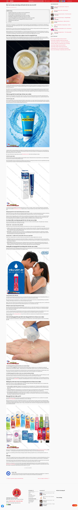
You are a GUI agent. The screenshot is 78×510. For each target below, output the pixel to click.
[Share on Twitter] (26, 468)
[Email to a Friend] (28, 468)
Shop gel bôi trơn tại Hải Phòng (42, 449)
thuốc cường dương (12, 398)
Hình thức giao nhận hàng (32, 495)
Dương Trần (14, 7)
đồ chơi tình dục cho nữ (25, 154)
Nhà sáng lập (30, 494)
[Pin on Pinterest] (29, 468)
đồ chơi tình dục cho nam (17, 208)
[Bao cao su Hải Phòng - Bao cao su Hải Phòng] (7, 1)
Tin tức (29, 493)
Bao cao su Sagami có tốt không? (43, 478)
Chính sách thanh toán (31, 496)
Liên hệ (29, 492)
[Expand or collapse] (48, 11)
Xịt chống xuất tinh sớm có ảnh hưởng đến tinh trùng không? (60, 48)
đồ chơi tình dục (16, 378)
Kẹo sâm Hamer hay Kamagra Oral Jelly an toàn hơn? (58, 38)
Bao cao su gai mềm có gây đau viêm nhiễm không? (15, 478)
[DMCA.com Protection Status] (8, 504)
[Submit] (43, 1)
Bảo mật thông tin (31, 497)
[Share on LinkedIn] (31, 468)
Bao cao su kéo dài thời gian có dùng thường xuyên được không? (60, 49)
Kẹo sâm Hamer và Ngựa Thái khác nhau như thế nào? (59, 46)
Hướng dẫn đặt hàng (31, 500)
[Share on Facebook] (25, 468)
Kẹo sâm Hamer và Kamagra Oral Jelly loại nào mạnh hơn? (59, 40)
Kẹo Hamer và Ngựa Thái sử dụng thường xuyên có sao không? (60, 43)
